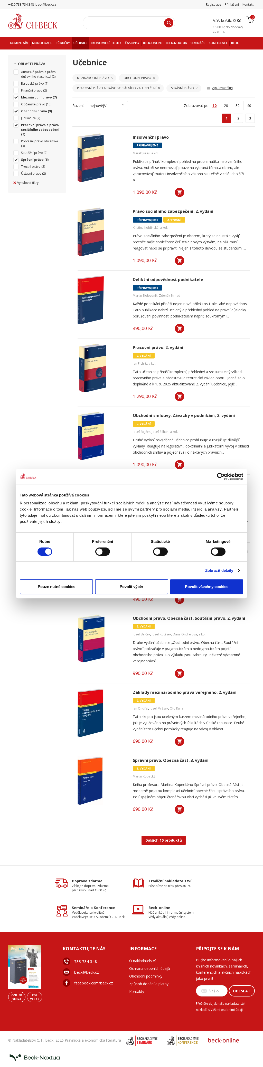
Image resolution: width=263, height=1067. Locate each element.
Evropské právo (32, 83)
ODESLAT (242, 991)
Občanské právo (33, 104)
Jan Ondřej (140, 708)
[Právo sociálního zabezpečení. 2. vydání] (102, 231)
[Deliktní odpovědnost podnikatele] (102, 300)
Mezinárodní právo (36, 97)
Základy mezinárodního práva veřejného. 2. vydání (185, 692)
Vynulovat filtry (28, 183)
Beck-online (159, 907)
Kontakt (247, 4)
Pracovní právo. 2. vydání (158, 347)
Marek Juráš (141, 153)
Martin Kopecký (144, 776)
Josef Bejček (141, 432)
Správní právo (32, 159)
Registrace (213, 4)
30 (238, 105)
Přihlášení (232, 4)
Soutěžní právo (32, 153)
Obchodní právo (34, 111)
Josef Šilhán (160, 432)
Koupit (179, 192)
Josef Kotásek (161, 634)
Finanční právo (31, 90)
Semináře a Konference (93, 907)
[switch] (102, 551)
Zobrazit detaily (219, 570)
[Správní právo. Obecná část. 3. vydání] (102, 780)
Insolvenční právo (151, 137)
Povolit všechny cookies (206, 586)
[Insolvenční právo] (102, 157)
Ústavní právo (31, 173)
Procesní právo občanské (39, 141)
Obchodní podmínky (145, 976)
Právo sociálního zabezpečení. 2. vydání (173, 211)
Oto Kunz (176, 708)
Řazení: (78, 105)
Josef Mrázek (159, 708)
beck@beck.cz (86, 972)
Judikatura (28, 118)
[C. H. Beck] (40, 21)
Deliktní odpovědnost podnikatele (168, 279)
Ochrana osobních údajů (149, 968)
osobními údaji (232, 1010)
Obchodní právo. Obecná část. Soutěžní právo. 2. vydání (189, 618)
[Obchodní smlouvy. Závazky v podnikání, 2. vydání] (102, 436)
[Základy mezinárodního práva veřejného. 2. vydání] (102, 713)
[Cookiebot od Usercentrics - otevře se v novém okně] (220, 476)
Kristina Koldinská (145, 227)
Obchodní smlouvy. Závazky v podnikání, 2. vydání (184, 415)
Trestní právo (31, 166)
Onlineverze (16, 997)
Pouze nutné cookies (56, 586)
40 (249, 105)
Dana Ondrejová (185, 634)
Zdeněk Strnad (169, 295)
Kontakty (136, 991)
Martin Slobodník (145, 295)
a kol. (155, 153)
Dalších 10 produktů (163, 840)
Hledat (168, 22)
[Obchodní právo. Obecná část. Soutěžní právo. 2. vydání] (102, 638)
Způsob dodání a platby (148, 983)
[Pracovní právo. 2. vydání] (102, 368)
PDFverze (34, 997)
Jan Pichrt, (140, 363)
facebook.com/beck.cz (93, 982)
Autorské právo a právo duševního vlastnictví (38, 74)
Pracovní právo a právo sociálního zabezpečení (40, 127)
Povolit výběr (131, 586)
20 (226, 105)
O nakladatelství (142, 960)
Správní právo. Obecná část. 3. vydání (171, 760)
